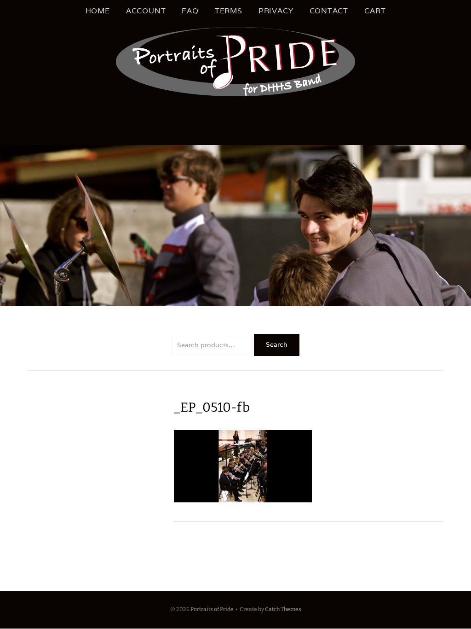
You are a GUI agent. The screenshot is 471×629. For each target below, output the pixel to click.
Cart (374, 11)
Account (146, 11)
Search (276, 344)
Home (98, 11)
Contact (329, 11)
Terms (228, 11)
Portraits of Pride (212, 609)
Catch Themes (283, 609)
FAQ (190, 11)
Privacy (275, 11)
